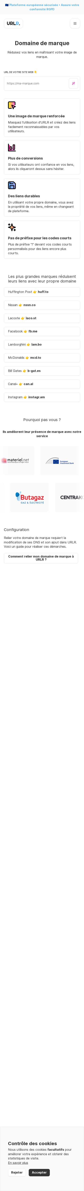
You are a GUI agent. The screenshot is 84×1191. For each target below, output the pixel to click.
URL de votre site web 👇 (20, 72)
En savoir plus (18, 1163)
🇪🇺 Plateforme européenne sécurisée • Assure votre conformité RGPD (42, 7)
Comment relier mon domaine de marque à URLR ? (41, 558)
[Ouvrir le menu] (75, 23)
